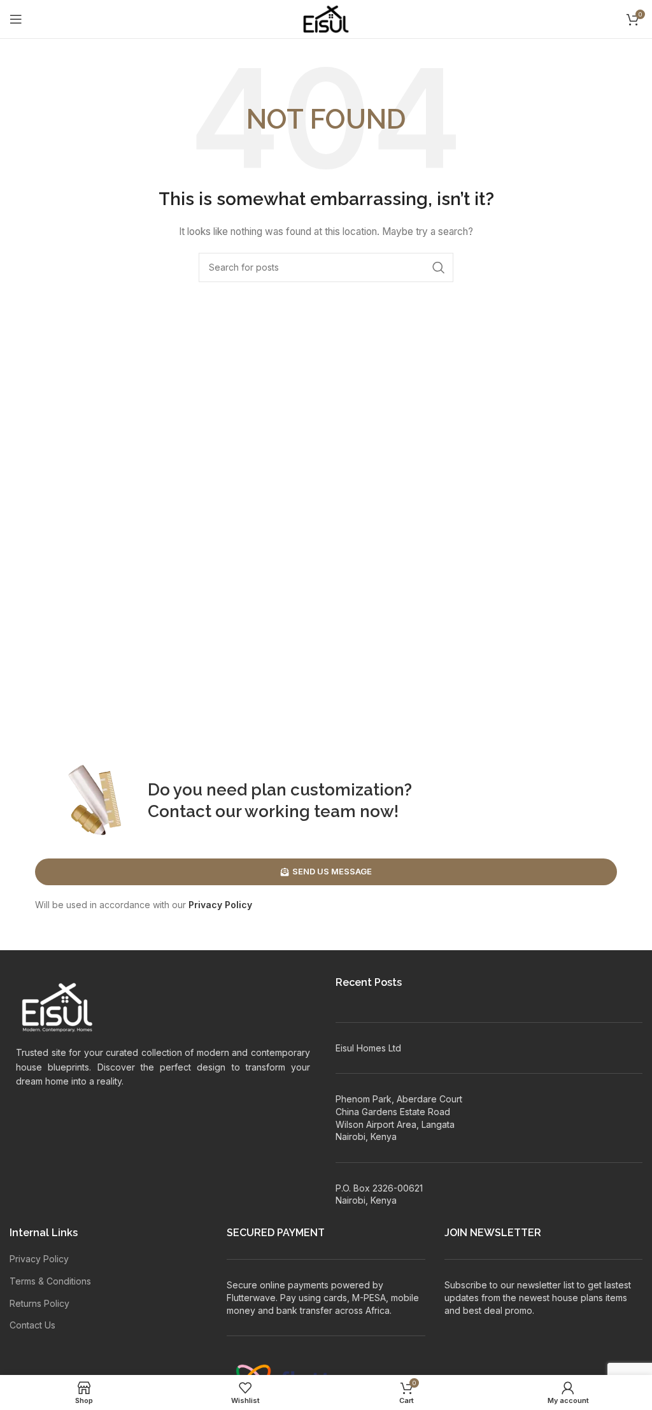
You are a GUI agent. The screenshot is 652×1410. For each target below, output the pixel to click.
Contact (179, 811)
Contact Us (32, 1325)
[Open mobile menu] (16, 19)
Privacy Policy (220, 904)
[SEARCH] (438, 267)
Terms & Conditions (50, 1281)
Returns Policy (39, 1303)
